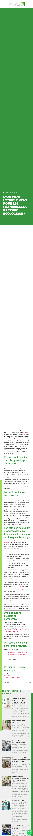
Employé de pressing (18, 800)
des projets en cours (23, 657)
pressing (27, 432)
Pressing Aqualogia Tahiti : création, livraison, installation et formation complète (21, 759)
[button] (30, 4)
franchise (6, 542)
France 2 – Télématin (24, 628)
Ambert (17, 654)
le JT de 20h (7, 629)
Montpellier (24, 652)
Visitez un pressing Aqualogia (13, 677)
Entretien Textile (14, 631)
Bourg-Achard (16, 656)
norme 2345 (21, 589)
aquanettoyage (20, 586)
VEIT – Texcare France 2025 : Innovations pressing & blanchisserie (20, 827)
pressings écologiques (11, 540)
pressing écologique (16, 486)
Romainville (18, 652)
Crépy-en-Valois (11, 652)
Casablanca (23, 654)
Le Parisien (13, 629)
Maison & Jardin (20, 629)
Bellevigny (9, 656)
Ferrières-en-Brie (11, 654)
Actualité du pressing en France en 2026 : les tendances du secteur (19, 700)
